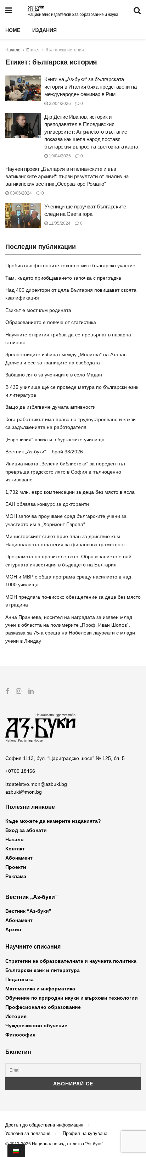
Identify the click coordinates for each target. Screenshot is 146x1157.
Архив (13, 929)
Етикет (33, 49)
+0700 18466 (20, 771)
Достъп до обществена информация (44, 1125)
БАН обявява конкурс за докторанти (47, 504)
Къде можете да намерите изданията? (53, 821)
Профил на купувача (85, 1133)
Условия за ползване (27, 1133)
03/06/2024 (20, 193)
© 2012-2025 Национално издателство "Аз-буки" (54, 1143)
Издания (44, 30)
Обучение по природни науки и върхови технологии (71, 998)
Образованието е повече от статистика (50, 322)
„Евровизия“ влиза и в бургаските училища (55, 439)
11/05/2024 (59, 223)
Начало (13, 49)
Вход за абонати (26, 830)
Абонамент (19, 858)
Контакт (15, 848)
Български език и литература (42, 970)
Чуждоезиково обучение (36, 1025)
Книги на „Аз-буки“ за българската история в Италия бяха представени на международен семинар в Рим (90, 86)
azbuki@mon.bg (23, 792)
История (16, 1016)
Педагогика (19, 979)
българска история (65, 49)
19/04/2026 (59, 155)
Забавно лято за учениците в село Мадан (53, 375)
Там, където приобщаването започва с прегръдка (63, 278)
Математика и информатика (40, 988)
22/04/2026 (59, 103)
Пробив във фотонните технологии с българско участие (70, 265)
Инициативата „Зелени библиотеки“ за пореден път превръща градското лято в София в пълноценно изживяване (65, 471)
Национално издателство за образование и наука (73, 14)
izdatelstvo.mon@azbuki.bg (36, 784)
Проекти (15, 867)
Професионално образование (43, 1007)
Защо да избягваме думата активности (50, 407)
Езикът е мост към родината (38, 310)
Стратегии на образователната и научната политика (70, 961)
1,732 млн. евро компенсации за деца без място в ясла (70, 492)
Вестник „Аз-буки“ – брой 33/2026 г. (46, 451)
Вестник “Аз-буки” (28, 911)
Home (12, 30)
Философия (20, 1035)
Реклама (15, 876)
